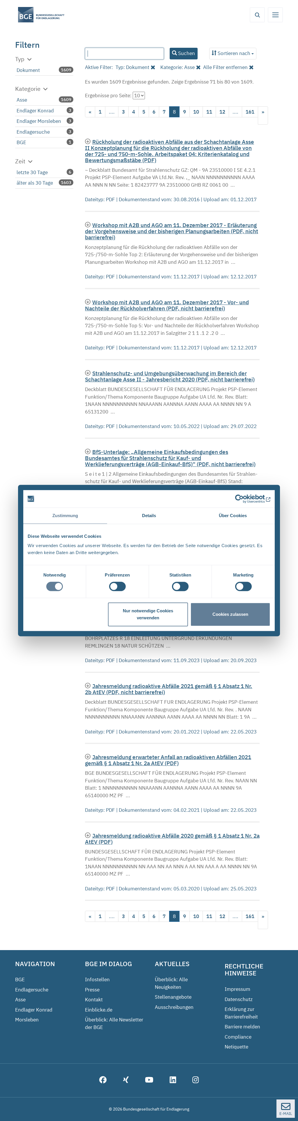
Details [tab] (149, 515)
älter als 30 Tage (35, 183)
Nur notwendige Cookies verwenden (148, 614)
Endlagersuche (33, 132)
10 (196, 112)
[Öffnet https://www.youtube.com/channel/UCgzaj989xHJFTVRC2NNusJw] (149, 1080)
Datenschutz (239, 999)
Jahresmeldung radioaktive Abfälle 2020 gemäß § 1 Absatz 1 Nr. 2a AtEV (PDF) (172, 838)
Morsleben (27, 1019)
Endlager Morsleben (39, 121)
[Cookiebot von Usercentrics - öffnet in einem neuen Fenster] (244, 498)
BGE (21, 142)
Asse (22, 100)
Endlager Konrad (35, 110)
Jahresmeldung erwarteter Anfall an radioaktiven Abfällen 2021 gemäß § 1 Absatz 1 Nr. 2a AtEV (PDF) (168, 760)
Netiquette (236, 1047)
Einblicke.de (98, 1010)
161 (250, 112)
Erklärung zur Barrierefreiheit (241, 1013)
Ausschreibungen (174, 1007)
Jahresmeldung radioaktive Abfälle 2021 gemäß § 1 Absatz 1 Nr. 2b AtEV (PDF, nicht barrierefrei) (168, 689)
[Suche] (257, 14)
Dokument (28, 70)
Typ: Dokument (132, 67)
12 (222, 112)
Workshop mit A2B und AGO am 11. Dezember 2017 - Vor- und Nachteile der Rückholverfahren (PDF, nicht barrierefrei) (167, 305)
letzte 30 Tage (32, 172)
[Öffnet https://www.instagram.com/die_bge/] (195, 1080)
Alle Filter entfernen (225, 67)
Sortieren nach (234, 53)
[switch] (117, 586)
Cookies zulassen (230, 614)
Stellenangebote (173, 997)
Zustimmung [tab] (65, 515)
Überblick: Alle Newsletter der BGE (114, 1023)
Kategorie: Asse (177, 67)
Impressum (237, 989)
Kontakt (94, 999)
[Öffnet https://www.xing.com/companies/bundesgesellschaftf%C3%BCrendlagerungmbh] (126, 1080)
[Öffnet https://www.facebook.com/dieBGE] (103, 1080)
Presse (92, 989)
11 (209, 112)
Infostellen (97, 979)
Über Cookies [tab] (233, 515)
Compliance (238, 1037)
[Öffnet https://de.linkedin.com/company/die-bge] (173, 1080)
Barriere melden (242, 1026)
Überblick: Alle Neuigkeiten (171, 983)
